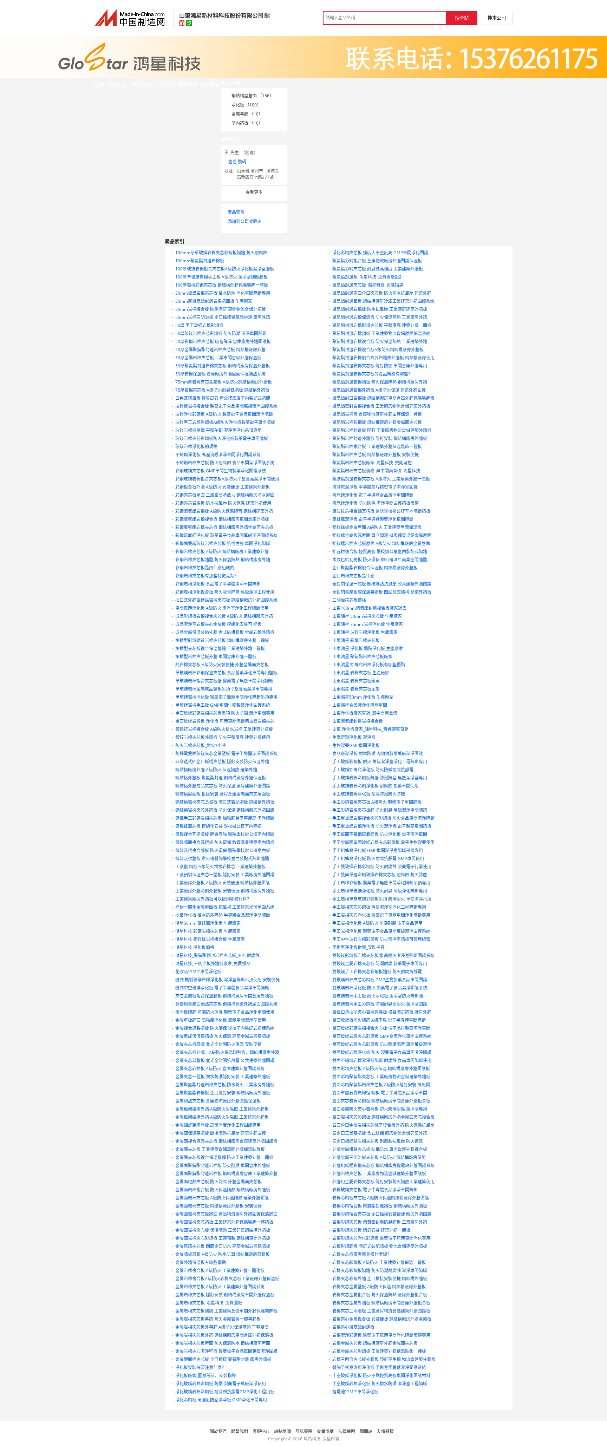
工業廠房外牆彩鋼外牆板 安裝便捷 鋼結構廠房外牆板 (224, 891)
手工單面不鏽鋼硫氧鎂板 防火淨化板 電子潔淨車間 (379, 834)
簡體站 (366, 1431)
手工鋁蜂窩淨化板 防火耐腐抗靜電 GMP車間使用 (378, 859)
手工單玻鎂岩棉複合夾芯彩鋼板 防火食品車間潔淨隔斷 (383, 818)
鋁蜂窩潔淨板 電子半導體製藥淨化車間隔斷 (372, 519)
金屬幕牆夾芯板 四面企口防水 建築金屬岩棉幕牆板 (222, 1246)
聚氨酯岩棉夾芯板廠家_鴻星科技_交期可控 (372, 463)
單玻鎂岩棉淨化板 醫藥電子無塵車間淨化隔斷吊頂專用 (226, 697)
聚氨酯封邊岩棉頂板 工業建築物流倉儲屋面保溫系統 (381, 333)
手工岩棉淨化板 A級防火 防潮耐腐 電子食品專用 (377, 923)
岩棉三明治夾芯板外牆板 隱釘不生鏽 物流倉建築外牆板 (384, 1359)
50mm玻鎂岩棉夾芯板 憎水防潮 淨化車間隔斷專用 (222, 293)
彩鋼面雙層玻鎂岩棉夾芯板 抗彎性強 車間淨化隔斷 (222, 544)
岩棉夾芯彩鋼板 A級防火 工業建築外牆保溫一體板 (379, 1262)
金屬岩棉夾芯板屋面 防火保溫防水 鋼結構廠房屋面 (222, 1343)
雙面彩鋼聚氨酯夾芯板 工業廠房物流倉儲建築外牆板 (381, 1077)
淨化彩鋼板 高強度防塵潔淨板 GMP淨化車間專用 (221, 1400)
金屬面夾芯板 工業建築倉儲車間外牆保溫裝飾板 (220, 1149)
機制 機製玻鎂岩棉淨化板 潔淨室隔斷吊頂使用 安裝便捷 (227, 980)
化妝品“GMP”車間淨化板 (198, 972)
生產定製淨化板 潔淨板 (354, 737)
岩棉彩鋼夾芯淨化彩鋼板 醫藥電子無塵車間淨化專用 (381, 1238)
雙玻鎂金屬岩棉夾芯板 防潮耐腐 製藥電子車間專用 (379, 964)
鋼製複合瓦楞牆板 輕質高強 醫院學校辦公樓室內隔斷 (224, 834)
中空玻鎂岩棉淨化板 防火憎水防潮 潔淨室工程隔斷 (379, 1384)
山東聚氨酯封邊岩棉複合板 (357, 721)
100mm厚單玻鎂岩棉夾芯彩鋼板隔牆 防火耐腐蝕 (221, 253)
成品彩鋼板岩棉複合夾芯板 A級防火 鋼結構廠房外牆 (224, 616)
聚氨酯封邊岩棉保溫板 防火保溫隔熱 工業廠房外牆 (379, 317)
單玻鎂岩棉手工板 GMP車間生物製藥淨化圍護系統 (222, 705)
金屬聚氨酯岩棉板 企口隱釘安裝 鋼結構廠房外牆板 (222, 1093)
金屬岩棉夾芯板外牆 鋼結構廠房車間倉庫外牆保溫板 (224, 1335)
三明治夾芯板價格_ (350, 600)
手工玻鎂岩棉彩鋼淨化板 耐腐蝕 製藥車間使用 (375, 786)
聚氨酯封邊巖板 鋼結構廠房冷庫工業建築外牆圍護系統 (383, 301)
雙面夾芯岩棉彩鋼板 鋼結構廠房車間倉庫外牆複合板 (381, 1101)
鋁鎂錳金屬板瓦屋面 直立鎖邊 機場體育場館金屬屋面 (381, 535)
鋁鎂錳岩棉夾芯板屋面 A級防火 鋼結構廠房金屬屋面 (381, 544)
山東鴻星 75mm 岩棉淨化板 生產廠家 (367, 624)
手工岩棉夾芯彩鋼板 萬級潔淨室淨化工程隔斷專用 (379, 907)
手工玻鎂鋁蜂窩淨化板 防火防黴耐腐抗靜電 (372, 770)
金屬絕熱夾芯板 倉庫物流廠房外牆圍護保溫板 (218, 1101)
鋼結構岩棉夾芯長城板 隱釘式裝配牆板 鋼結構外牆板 (224, 802)
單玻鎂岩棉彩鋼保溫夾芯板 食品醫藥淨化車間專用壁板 (226, 673)
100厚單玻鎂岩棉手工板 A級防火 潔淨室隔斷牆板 (221, 277)
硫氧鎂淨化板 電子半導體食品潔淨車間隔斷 (372, 495)
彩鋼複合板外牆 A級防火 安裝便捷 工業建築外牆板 (222, 487)
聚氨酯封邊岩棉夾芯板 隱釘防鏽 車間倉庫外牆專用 (379, 366)
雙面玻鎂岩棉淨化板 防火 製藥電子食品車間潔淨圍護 (381, 1052)
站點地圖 (282, 1431)
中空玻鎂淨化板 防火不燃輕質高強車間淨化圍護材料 (381, 1376)
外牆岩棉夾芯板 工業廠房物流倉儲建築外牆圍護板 (379, 1174)
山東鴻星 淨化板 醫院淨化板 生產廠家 (367, 649)
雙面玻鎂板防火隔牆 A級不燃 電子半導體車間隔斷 (379, 1020)
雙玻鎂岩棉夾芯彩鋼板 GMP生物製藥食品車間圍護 (379, 980)
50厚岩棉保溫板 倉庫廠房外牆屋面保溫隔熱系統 (220, 374)
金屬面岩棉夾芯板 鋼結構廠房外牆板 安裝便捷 (218, 1206)
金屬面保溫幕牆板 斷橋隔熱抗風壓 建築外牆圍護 (220, 1133)
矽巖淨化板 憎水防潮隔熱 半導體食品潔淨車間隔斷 (222, 915)
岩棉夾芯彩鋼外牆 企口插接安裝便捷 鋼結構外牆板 (379, 1279)
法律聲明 (346, 1431)
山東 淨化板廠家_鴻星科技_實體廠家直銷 (370, 729)
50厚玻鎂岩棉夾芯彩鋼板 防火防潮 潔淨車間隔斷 (221, 333)
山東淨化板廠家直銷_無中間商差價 (364, 713)
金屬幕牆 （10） (247, 114)
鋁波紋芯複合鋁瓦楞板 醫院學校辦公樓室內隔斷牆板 (381, 511)
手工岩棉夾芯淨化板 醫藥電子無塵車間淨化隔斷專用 (381, 915)
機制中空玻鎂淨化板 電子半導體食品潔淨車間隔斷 (222, 988)
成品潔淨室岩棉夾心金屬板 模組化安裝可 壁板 (218, 624)
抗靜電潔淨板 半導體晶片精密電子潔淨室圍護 (375, 487)
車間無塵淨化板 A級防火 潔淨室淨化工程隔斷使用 (222, 608)
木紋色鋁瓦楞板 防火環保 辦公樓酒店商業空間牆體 (379, 560)
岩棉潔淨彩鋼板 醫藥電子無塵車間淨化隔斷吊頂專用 (381, 1335)
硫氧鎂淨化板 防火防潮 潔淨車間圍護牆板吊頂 (375, 503)
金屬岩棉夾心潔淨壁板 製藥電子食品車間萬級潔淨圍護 (226, 1351)
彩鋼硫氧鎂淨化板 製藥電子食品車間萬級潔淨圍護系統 (226, 535)
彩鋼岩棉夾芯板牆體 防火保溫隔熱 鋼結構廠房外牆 (222, 560)
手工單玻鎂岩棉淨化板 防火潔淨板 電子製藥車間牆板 (381, 826)
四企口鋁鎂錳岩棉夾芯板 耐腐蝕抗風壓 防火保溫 (377, 1141)
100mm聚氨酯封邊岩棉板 (199, 261)
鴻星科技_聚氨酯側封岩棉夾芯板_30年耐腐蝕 (217, 955)
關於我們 (218, 1431)
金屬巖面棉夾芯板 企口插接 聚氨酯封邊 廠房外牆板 (223, 1359)
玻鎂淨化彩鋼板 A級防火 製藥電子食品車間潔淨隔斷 (224, 414)
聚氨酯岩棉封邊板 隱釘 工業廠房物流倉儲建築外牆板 (381, 430)
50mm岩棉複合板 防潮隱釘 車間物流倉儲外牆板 (220, 309)
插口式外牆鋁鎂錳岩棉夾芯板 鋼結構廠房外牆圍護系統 (226, 600)
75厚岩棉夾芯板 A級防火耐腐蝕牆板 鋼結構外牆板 (222, 390)
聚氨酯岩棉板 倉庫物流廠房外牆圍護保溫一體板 (377, 414)
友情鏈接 (385, 1431)
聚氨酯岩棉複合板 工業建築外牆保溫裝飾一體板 (377, 447)
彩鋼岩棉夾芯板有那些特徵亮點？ (207, 576)
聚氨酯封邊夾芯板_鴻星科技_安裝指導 (367, 285)
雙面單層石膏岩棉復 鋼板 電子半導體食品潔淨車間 (379, 1093)
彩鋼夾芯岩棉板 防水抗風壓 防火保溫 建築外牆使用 (223, 503)
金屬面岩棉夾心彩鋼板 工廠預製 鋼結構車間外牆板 (222, 1238)
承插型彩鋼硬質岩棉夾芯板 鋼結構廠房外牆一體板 (222, 640)
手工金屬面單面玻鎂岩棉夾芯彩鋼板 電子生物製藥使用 (383, 842)
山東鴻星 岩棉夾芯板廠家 (356, 681)
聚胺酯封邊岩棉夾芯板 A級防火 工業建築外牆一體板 (381, 479)
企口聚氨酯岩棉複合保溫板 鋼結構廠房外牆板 (375, 568)
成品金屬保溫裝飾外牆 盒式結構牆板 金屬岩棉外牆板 (224, 632)
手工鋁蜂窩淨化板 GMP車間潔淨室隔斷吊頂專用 (377, 850)
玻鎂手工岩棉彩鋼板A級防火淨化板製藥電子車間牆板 (225, 422)
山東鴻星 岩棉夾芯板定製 (356, 689)
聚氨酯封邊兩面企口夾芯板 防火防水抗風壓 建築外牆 (381, 293)
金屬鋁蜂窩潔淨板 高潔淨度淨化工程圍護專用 (218, 1125)
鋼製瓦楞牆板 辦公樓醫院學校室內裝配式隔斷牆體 (222, 859)
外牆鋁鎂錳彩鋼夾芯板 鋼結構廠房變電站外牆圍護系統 (383, 1166)
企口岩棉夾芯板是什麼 (353, 576)
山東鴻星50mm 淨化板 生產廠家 (362, 697)
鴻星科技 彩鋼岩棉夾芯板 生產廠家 (208, 931)
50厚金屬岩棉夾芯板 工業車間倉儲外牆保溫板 (218, 358)
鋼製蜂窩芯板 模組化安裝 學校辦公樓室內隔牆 (218, 826)
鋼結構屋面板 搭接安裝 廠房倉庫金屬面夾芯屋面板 (222, 794)
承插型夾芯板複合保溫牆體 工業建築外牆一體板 (220, 649)
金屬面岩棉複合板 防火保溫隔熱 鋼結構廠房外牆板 (222, 1190)
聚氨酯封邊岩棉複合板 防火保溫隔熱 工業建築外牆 (379, 342)
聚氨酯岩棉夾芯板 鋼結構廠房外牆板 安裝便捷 (375, 455)
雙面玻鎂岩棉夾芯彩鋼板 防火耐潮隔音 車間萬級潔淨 (381, 1044)
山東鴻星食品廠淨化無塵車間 (359, 705)
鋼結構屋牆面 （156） (252, 96)
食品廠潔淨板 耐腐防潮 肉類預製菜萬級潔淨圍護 (377, 754)
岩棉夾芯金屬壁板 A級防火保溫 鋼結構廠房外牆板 (379, 1287)
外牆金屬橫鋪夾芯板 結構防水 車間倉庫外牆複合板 (379, 1149)
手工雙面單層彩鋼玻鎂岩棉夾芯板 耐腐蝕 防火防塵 (379, 875)
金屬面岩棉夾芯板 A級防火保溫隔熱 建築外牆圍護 (222, 1198)
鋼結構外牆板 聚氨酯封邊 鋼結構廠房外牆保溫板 (220, 778)
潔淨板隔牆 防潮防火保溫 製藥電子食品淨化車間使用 (224, 1012)
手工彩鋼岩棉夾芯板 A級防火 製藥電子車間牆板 (377, 802)
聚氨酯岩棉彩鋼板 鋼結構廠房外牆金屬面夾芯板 (377, 422)
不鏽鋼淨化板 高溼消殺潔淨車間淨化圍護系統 (218, 455)
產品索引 (236, 212)
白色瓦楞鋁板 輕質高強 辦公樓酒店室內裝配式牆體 (222, 398)
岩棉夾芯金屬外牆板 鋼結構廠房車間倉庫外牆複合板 (381, 1303)
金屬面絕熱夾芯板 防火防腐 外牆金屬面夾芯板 (218, 1182)
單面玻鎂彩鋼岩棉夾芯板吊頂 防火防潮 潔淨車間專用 (224, 713)
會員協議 (325, 1431)
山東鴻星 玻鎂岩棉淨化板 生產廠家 (365, 632)
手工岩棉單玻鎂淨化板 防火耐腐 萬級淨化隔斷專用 (379, 891)
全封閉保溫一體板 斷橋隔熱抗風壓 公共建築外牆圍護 (381, 584)
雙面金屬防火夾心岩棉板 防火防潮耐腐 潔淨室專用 (379, 1109)
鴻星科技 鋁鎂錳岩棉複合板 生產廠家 (210, 939)
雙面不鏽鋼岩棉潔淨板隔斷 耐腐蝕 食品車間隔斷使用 (381, 1061)
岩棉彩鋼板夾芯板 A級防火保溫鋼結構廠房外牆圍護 (380, 1198)
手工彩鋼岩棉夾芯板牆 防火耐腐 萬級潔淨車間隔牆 (379, 810)
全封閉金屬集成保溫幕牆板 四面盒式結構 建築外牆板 (381, 592)
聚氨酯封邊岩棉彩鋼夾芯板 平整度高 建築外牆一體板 (381, 325)
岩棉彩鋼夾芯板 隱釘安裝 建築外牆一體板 (371, 1230)
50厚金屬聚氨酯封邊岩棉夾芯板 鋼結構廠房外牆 (220, 350)
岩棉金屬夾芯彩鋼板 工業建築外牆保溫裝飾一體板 (379, 1351)
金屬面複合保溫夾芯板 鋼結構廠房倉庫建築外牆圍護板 (226, 1141)
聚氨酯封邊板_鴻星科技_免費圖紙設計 (367, 277)
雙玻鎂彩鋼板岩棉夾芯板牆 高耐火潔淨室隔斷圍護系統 (383, 955)
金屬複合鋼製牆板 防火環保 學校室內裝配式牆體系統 (224, 1028)
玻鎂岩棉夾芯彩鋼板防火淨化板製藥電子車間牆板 (221, 438)
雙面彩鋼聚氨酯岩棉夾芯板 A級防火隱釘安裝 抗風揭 (381, 1085)
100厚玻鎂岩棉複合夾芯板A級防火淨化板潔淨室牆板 (224, 269)
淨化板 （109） (246, 105)
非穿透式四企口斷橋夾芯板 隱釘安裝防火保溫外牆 (222, 762)
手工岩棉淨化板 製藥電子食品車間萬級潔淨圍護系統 (381, 931)
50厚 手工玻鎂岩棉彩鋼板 (199, 325)
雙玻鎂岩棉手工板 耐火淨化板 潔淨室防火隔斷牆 (377, 996)
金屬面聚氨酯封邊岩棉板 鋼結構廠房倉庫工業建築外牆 (226, 1174)
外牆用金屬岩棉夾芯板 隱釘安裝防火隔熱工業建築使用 (383, 1182)
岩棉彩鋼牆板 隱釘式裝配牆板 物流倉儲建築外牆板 (379, 1246)
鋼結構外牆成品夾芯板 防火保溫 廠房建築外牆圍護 (222, 786)
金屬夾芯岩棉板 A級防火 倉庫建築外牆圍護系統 (220, 1069)
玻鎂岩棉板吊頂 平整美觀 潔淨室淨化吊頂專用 (218, 430)
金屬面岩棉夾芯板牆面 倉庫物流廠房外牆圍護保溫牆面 (226, 1214)
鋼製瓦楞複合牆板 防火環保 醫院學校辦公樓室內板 (222, 850)
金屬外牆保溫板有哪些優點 (200, 1262)
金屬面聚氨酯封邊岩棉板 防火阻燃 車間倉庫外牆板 (222, 1166)
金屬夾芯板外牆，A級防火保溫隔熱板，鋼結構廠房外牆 (227, 1052)
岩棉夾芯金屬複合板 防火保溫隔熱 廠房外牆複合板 (379, 1295)
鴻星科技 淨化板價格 (194, 947)
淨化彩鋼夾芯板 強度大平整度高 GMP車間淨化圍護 (380, 253)
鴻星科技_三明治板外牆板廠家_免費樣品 (212, 964)
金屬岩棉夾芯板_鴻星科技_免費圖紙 (208, 1303)
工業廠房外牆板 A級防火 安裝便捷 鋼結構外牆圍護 (222, 883)
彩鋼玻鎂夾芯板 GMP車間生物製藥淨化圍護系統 (220, 471)
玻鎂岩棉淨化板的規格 (196, 447)
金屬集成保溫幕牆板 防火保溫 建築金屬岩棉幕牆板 (222, 1036)
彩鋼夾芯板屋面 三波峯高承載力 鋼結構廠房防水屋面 (224, 495)
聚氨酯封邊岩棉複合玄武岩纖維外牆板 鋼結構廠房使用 (383, 358)
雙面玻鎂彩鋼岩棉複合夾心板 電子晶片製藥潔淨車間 (381, 1028)
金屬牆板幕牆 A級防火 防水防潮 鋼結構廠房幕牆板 (222, 1254)
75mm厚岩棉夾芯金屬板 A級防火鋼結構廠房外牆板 (223, 382)
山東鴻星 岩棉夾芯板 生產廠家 (360, 673)
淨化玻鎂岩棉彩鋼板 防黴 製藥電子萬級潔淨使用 (220, 1384)
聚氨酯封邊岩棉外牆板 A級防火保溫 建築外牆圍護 (379, 390)
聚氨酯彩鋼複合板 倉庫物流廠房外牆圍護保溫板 (377, 261)
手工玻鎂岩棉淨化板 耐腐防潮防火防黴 (368, 794)
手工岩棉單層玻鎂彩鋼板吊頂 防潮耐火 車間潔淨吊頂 (381, 899)
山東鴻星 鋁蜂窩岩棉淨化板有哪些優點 (368, 665)
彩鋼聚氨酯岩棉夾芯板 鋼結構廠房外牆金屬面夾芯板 (224, 527)
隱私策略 (303, 1431)
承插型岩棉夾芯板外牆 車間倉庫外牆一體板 (215, 657)
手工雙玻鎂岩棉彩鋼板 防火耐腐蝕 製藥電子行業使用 (381, 867)
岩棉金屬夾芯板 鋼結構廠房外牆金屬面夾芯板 (375, 1343)
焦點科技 (312, 1439)
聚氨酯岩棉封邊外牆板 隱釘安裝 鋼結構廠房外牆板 (379, 438)
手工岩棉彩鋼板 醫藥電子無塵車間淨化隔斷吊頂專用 (381, 883)
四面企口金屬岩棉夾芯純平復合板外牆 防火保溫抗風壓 (383, 1125)
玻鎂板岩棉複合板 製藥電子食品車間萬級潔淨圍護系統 (226, 406)
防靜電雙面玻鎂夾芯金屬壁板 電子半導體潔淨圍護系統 (226, 754)
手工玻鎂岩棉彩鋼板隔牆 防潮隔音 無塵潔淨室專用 (379, 778)
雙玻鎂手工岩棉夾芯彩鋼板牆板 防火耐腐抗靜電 (377, 972)
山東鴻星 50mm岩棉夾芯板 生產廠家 (367, 616)
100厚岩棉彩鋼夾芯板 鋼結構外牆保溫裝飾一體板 (221, 285)
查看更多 (254, 192)
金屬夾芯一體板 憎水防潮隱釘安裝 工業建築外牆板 (222, 1077)
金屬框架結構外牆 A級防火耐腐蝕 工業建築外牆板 (222, 1109)
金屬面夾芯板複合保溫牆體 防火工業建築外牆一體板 (224, 1157)
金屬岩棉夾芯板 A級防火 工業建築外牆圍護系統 (220, 1287)
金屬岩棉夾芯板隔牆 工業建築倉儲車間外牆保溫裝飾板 (226, 1311)
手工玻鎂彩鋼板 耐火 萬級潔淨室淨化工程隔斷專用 (379, 762)
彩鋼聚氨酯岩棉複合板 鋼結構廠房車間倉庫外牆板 (222, 519)
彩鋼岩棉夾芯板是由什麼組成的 (204, 568)
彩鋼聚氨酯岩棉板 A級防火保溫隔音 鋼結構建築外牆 (224, 511)
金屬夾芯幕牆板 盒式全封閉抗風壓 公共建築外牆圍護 (224, 1061)
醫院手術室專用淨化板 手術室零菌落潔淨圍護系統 (379, 1367)
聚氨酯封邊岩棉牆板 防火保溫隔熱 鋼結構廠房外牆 (379, 382)
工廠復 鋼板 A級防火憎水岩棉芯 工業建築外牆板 (220, 867)
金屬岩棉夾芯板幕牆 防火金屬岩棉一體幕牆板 (218, 1319)
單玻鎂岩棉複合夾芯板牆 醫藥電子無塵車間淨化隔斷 (224, 681)
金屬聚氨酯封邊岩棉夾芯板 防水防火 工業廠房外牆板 (224, 1085)
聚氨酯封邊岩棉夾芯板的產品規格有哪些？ (372, 374)
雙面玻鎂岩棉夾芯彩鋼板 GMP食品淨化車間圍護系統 (381, 1036)
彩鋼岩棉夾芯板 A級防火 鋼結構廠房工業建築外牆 (222, 552)
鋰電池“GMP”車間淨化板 (355, 1392)
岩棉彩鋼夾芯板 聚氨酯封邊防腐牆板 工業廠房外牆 (379, 1222)
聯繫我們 (239, 1431)
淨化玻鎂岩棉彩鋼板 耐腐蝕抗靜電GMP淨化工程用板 (224, 1392)
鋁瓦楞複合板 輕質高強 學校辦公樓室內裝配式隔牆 (379, 552)
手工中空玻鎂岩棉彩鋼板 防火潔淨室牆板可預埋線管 (381, 939)
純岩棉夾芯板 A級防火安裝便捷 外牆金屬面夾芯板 (222, 665)
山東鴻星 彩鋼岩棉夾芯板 (356, 640)
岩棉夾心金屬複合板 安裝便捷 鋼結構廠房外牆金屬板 (381, 1319)
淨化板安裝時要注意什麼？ (200, 1367)
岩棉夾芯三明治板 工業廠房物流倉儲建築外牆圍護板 (381, 1311)
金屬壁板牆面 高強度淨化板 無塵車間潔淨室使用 (220, 1020)
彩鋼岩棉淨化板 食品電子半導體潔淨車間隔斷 (218, 584)
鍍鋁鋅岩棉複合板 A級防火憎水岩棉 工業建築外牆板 (224, 729)
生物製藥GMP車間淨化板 (356, 745)
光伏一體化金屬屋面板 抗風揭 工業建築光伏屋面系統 (224, 907)
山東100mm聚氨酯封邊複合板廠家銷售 (369, 608)
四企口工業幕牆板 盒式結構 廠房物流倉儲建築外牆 (379, 1133)
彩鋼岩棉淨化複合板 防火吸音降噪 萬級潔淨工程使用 (224, 592)
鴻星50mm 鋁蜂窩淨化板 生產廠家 (208, 923)
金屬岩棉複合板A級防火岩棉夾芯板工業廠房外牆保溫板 (227, 1279)
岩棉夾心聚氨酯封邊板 (353, 1327)
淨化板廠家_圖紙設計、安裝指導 (205, 1376)
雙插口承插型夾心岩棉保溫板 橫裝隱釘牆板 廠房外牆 (381, 1012)
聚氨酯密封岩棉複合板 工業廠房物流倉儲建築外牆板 (381, 406)
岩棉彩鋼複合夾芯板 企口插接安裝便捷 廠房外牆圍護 (381, 1214)
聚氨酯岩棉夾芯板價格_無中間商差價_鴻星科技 (376, 471)
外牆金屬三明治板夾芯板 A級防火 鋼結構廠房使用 (379, 1157)
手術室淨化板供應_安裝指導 (358, 947)
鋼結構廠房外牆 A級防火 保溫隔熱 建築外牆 (216, 770)
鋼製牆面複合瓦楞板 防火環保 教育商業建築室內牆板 (224, 842)
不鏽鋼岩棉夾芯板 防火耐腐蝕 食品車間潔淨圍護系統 (224, 463)
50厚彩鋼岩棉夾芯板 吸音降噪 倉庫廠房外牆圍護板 (223, 342)
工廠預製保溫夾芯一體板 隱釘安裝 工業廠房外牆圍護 (224, 875)
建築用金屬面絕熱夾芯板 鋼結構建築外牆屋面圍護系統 (226, 1004)
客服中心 (261, 1431)
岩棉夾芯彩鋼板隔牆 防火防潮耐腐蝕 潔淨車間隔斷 (379, 1271)
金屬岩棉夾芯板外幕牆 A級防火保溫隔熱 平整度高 (222, 1327)
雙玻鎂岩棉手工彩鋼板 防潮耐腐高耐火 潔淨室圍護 (379, 1004)
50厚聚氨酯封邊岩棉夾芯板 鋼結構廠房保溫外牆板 (222, 366)
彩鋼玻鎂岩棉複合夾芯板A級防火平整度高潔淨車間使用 (227, 479)
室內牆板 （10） (247, 123)
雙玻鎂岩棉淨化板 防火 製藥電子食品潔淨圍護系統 (379, 988)
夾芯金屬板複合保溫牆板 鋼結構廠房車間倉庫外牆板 (224, 996)
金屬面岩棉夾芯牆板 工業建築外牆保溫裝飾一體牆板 (224, 1222)
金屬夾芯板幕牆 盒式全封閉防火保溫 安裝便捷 (218, 1044)
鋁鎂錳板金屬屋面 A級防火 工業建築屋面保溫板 (377, 527)
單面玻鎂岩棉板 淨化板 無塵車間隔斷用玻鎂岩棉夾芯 (224, 721)
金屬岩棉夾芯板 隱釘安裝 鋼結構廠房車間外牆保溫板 (224, 1295)
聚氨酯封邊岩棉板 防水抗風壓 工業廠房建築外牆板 (379, 309)
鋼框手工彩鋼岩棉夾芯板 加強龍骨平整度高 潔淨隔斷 (224, 818)
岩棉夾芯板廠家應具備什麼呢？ (361, 1254)
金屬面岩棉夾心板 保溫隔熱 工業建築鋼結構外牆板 (222, 1230)
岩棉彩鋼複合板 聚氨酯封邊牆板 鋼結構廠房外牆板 (379, 1206)
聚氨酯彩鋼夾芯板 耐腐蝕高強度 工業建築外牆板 (377, 269)
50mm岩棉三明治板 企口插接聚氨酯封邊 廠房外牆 (222, 317)
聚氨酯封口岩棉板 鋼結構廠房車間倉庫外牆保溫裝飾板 (383, 398)
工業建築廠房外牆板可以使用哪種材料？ (213, 899)
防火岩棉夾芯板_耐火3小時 (200, 745)
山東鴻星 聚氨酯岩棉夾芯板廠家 (362, 657)
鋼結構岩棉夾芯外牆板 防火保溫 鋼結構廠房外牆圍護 (224, 810)
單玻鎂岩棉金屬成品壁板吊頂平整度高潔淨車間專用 (223, 689)
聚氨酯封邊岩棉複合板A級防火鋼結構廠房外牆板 (378, 350)
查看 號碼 (237, 162)
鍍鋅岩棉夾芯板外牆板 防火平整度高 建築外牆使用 (222, 737)
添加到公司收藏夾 (244, 221)
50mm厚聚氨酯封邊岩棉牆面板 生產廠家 (213, 301)
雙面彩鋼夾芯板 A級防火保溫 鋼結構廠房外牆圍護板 (381, 1069)
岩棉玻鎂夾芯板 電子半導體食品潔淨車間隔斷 (375, 1190)
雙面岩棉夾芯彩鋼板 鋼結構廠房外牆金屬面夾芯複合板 (383, 1117)
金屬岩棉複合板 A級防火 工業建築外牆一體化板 (220, 1271)
